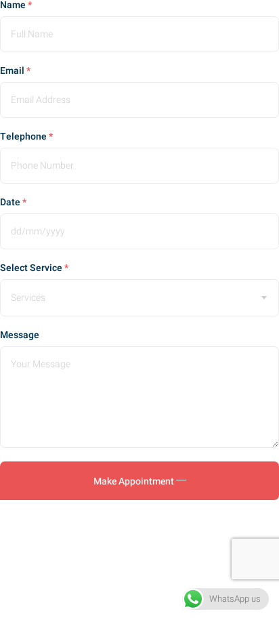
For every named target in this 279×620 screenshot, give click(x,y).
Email (15, 71)
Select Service (34, 268)
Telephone (26, 136)
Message (19, 335)
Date (13, 202)
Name (16, 5)
